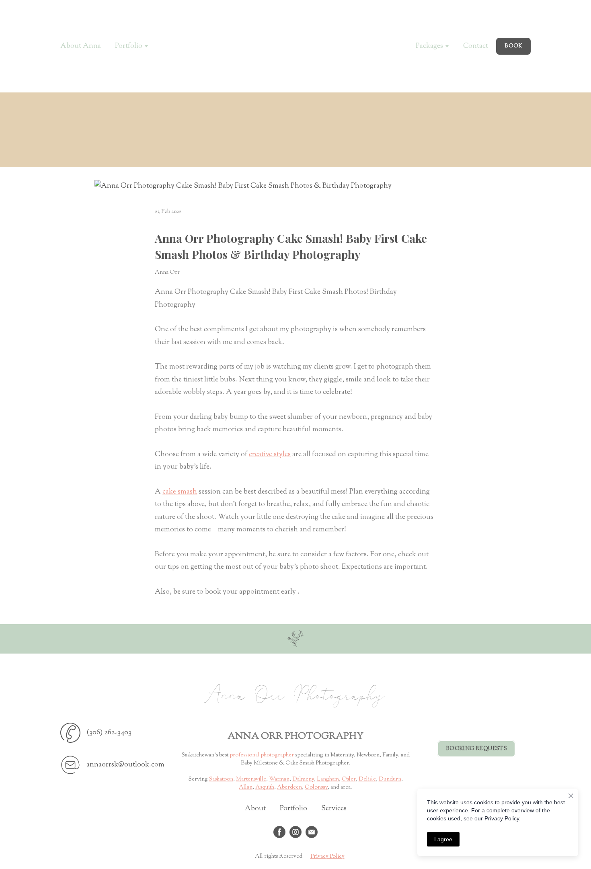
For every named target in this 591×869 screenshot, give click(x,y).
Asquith (264, 787)
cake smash (179, 492)
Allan (245, 787)
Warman (279, 779)
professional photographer (262, 755)
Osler (349, 779)
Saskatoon (221, 779)
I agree (443, 839)
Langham (328, 779)
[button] (513, 46)
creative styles (270, 454)
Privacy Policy (327, 857)
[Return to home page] (295, 639)
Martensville (251, 779)
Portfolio (293, 808)
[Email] (70, 765)
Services (334, 808)
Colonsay (316, 787)
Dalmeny (303, 779)
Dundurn (390, 779)
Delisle (367, 779)
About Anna (80, 46)
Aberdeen (289, 787)
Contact (475, 46)
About (255, 808)
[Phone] (70, 733)
